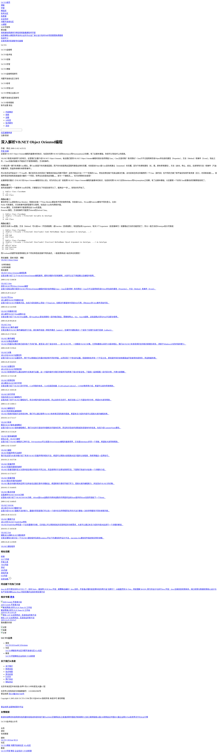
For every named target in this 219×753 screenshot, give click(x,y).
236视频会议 (106, 717)
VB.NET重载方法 (8, 519)
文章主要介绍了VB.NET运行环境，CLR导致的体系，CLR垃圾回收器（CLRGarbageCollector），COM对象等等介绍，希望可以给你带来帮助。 (58, 386)
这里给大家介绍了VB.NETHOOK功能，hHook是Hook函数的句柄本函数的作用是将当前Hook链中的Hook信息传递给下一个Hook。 (53, 497)
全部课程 (4, 35)
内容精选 (9, 112)
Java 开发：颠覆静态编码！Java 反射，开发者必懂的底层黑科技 (74, 589)
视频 (7, 115)
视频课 (3, 33)
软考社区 (4, 13)
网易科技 (19, 717)
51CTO (8, 645)
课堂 (14, 41)
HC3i (19, 645)
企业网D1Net (124, 717)
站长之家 (60, 717)
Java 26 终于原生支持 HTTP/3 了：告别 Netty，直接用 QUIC (25, 589)
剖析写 (14, 286)
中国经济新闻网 (76, 717)
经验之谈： (10, 439)
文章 (3, 41)
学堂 (3, 8)
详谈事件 (9, 327)
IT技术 (42, 35)
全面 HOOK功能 (12, 495)
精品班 (3, 11)
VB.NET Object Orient (9, 260)
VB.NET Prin (6, 325)
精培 (16, 656)
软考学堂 (32, 33)
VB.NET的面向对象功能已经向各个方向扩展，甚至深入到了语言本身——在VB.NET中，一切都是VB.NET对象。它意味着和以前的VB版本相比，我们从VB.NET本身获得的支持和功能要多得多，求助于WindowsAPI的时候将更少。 (93, 344)
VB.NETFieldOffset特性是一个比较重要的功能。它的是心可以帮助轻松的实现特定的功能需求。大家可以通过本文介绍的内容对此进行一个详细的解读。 (62, 525)
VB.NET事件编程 (8, 339)
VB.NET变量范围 (8, 478)
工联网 (90, 717)
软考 (15, 35)
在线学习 (4, 38)
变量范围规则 (11, 467)
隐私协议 (9, 682)
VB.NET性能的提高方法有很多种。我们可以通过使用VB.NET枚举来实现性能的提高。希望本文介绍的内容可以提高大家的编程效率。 (55, 414)
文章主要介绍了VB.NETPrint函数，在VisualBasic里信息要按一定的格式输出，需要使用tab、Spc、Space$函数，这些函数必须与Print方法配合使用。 (60, 317)
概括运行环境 (11, 383)
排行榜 (14, 33)
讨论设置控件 (11, 355)
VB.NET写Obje (7, 297)
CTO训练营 (30, 656)
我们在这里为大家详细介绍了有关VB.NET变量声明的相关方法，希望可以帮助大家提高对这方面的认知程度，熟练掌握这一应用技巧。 (55, 456)
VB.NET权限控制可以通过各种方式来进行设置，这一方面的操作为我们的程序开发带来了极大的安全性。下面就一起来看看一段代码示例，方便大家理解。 (63, 372)
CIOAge (14, 645)
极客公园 (97, 717)
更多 (12, 597)
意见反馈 (9, 674)
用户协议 (9, 679)
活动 (7, 126)
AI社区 (8, 120)
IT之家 (85, 717)
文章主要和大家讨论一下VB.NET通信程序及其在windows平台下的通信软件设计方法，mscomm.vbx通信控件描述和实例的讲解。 (52, 538)
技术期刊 (9, 123)
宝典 (13, 273)
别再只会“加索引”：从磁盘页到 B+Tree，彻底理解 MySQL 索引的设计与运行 (131, 589)
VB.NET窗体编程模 (9, 436)
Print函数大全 (13, 314)
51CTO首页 (5, 2)
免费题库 (59, 35)
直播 (21, 41)
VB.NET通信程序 (8, 546)
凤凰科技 (26, 717)
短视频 (20, 33)
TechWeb (48, 717)
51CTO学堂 (10, 656)
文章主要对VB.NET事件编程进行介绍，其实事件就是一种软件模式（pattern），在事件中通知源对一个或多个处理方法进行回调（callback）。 (57, 330)
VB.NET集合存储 (8, 492)
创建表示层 (12, 300)
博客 (3, 5)
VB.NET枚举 (6, 422)
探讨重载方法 (11, 508)
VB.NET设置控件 (8, 366)
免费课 (3, 16)
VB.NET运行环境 (8, 394)
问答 (10, 41)
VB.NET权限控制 (8, 380)
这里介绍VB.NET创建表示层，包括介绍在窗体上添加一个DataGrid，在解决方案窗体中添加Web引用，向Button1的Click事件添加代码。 (55, 303)
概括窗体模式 (11, 425)
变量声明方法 (11, 453)
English (8, 677)
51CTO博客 (10, 651)
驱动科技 (33, 717)
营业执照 (5, 707)
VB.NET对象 (6, 352)
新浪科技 (4, 717)
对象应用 (9, 341)
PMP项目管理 (50, 35)
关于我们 (9, 666)
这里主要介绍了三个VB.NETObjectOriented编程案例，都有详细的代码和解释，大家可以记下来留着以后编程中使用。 (48, 276)
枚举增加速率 (11, 411)
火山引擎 (144, 717)
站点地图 (9, 672)
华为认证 (28, 35)
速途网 (67, 717)
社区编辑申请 (6, 133)
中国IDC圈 (115, 717)
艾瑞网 (54, 717)
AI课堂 (4, 24)
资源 (6, 41)
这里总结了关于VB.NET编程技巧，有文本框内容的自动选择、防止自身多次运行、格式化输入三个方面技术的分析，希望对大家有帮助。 (56, 400)
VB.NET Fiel (6, 533)
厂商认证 (35, 35)
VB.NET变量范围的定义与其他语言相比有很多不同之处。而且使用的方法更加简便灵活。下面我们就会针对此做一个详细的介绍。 (53, 470)
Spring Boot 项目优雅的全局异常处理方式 (28, 592)
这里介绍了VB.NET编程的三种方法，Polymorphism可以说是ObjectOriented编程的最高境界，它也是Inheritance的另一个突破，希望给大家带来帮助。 (60, 442)
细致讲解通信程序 (13, 535)
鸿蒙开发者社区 (7, 22)
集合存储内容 (11, 481)
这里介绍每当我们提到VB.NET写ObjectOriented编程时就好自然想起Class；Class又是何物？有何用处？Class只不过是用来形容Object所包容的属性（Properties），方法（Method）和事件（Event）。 (78, 289)
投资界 (132, 717)
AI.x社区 (38, 651)
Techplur (24, 645)
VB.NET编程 (6, 450)
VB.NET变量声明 (8, 464)
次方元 (138, 717)
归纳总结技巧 (11, 397)
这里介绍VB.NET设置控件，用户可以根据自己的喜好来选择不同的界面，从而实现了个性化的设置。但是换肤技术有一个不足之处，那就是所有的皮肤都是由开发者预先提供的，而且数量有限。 (79, 358)
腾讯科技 (12, 717)
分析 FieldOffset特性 (14, 522)
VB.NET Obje (6, 284)
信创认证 (21, 35)
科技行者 (41, 717)
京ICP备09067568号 (16, 694)
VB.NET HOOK (7, 505)
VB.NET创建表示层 (9, 311)
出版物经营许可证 (16, 707)
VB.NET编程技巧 (8, 408)
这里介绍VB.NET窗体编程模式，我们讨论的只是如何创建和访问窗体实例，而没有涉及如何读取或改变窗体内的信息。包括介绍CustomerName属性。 (61, 428)
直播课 (25, 33)
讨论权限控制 (11, 369)
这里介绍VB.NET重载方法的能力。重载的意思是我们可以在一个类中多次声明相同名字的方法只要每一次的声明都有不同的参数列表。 (55, 511)
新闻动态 (9, 669)
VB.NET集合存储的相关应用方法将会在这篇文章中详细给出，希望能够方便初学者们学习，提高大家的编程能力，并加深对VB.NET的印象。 (58, 484)
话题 (7, 117)
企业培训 (4, 19)
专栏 (17, 41)
